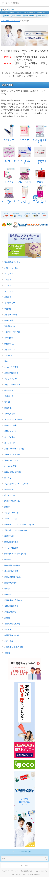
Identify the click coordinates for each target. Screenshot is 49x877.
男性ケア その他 (10, 315)
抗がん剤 (7, 629)
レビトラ (7, 280)
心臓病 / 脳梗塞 (10, 612)
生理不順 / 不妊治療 (12, 332)
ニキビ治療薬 (9, 437)
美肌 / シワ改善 (10, 431)
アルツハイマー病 (11, 513)
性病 (6, 361)
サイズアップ (9, 303)
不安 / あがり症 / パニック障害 (16, 484)
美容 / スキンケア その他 (14, 449)
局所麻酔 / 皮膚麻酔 (12, 455)
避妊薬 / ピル (9, 326)
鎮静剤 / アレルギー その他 (15, 554)
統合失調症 (8, 490)
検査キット (8, 390)
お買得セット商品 (11, 268)
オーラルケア (9, 443)
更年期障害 (8, 338)
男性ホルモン (9, 350)
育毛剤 (7, 402)
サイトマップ (24, 865)
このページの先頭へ (24, 852)
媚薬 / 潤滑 (8, 320)
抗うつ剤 (7, 478)
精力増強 (7, 309)
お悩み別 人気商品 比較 (13, 647)
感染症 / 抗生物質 (11, 373)
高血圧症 (7, 594)
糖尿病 (7, 589)
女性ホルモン (9, 344)
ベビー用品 (8, 641)
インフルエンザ (10, 379)
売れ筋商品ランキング (13, 262)
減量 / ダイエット (11, 460)
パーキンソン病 (10, 519)
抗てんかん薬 (9, 495)
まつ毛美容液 (9, 414)
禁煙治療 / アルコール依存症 (15, 530)
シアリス (7, 285)
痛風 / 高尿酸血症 (11, 606)
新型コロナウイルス (12, 385)
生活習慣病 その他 (11, 635)
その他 (7, 653)
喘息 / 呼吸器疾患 (11, 542)
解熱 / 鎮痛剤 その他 (12, 577)
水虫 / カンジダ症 (11, 367)
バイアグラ (8, 274)
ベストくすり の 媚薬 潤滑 (10, 3)
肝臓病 (7, 618)
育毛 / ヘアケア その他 (13, 420)
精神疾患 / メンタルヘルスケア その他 (19, 524)
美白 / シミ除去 (10, 425)
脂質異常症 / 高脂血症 (13, 600)
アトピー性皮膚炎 (11, 548)
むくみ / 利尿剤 (10, 466)
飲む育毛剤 (8, 408)
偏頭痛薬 (7, 559)
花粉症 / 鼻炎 (9, 536)
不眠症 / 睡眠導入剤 (12, 501)
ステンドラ (8, 291)
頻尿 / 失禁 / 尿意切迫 (12, 472)
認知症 (7, 507)
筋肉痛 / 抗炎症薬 (11, 571)
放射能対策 (8, 396)
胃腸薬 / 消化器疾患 (12, 624)
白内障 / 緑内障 (10, 583)
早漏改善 (7, 297)
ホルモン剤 (8, 355)
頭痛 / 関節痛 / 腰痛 (12, 565)
